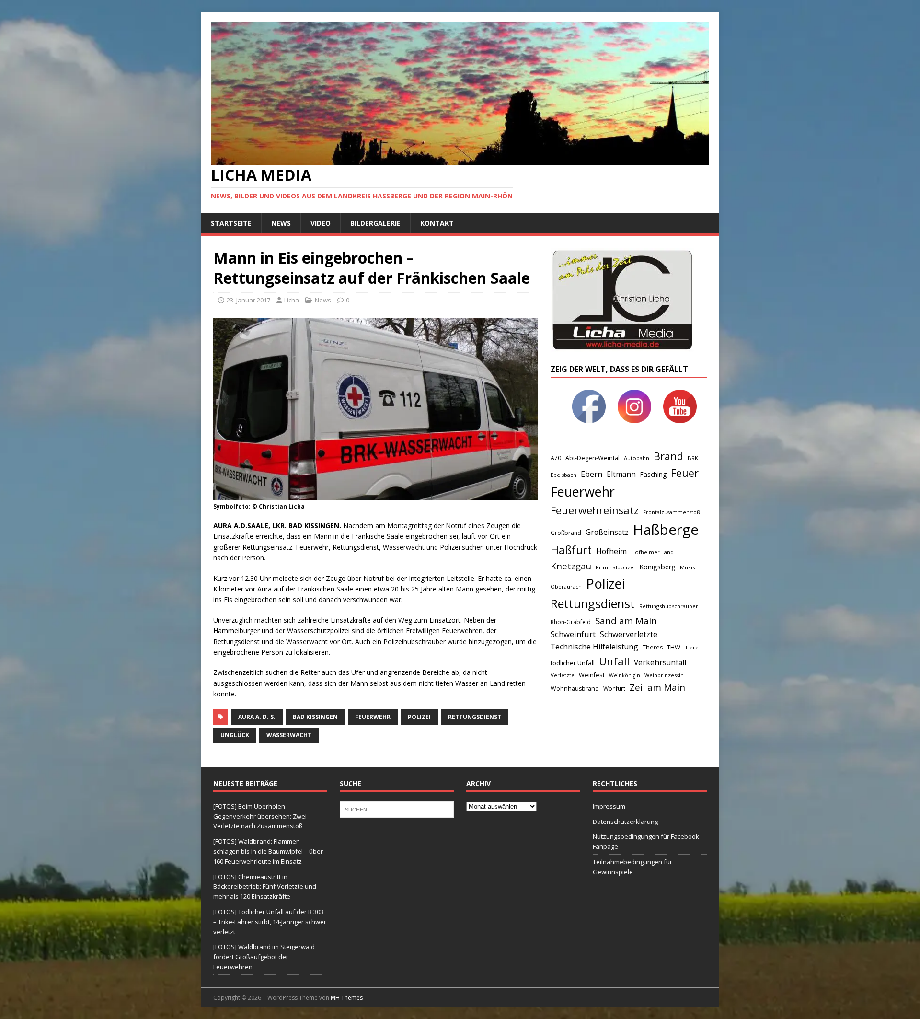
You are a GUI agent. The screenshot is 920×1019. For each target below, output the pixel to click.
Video (320, 223)
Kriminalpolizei (615, 567)
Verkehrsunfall (660, 663)
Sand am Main (626, 620)
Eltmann (621, 474)
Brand (668, 456)
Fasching (653, 474)
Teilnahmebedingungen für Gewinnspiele (632, 866)
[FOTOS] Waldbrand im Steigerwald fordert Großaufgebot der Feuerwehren (264, 956)
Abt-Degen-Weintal (592, 458)
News (281, 223)
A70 (556, 458)
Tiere (692, 647)
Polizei (419, 717)
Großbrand (566, 533)
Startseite (231, 223)
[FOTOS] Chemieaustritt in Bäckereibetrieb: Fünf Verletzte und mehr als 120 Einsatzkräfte (264, 886)
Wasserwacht (288, 735)
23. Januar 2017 (248, 300)
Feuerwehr (373, 717)
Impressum (609, 806)
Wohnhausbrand (575, 688)
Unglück (234, 735)
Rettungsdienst (474, 717)
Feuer (685, 473)
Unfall (614, 661)
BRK (693, 458)
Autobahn (636, 458)
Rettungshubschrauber (668, 606)
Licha (291, 300)
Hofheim (611, 551)
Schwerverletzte (628, 634)
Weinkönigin (624, 675)
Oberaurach (566, 586)
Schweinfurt (573, 633)
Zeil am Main (657, 687)
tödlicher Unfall (573, 663)
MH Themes (347, 998)
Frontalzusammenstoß (671, 512)
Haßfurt (571, 549)
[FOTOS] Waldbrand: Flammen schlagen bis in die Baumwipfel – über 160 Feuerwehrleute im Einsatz (268, 851)
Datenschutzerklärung (625, 821)
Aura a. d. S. (257, 717)
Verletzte (563, 675)
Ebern (591, 474)
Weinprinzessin (664, 675)
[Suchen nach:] (397, 808)
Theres (653, 647)
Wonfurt (614, 688)
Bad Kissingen (315, 717)
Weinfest (592, 675)
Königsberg (657, 566)
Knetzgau (571, 566)
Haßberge (666, 529)
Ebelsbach (563, 474)
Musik (687, 567)
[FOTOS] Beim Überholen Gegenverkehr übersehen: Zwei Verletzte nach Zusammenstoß (260, 816)
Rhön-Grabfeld (571, 622)
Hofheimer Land (652, 552)
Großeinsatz (607, 532)
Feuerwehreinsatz (595, 510)
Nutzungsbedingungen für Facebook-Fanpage (647, 841)
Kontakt (437, 223)
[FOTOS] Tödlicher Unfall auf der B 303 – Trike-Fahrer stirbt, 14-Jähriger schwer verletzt (269, 921)
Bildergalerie (375, 223)
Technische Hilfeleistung (594, 646)
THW (673, 647)
